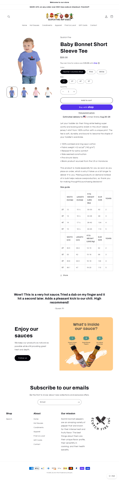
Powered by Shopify (66, 472)
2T (64, 81)
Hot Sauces (38, 423)
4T (81, 81)
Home (36, 419)
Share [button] (65, 275)
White (101, 72)
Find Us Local (39, 436)
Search (9, 419)
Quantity (63, 87)
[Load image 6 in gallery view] (48, 92)
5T (89, 81)
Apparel (37, 432)
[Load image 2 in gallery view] (24, 92)
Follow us (22, 358)
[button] (9, 16)
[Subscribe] (78, 402)
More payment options (87, 113)
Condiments (38, 427)
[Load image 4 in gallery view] (36, 92)
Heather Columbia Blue (73, 72)
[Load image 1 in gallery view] (12, 92)
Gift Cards (38, 440)
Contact (37, 444)
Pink (91, 72)
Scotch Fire (55, 472)
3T (72, 81)
